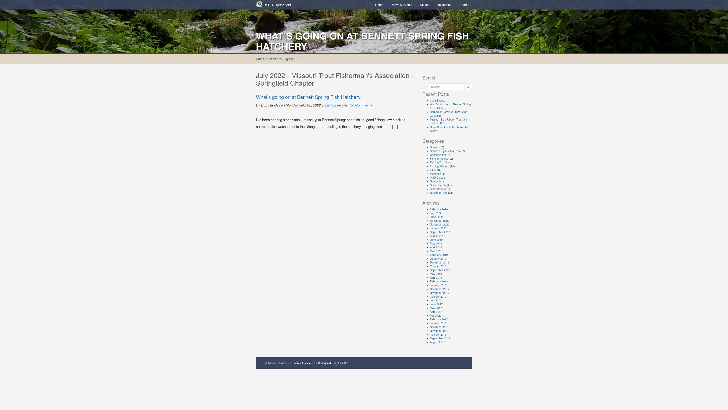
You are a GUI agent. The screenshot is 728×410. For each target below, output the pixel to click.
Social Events (438, 185)
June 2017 (436, 304)
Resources (444, 4)
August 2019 (437, 236)
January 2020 (438, 228)
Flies (433, 170)
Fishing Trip (437, 162)
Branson (435, 147)
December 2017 (439, 289)
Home (379, 4)
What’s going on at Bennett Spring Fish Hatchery (308, 96)
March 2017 (437, 315)
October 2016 (438, 334)
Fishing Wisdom (439, 166)
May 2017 (436, 308)
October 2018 (438, 266)
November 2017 (439, 293)
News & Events (401, 4)
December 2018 (439, 262)
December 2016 (439, 327)
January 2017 (438, 323)
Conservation (438, 155)
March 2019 (437, 251)
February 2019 (439, 255)
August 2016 (437, 342)
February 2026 (439, 209)
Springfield (277, 4)
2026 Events (437, 100)
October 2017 (438, 296)
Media (424, 4)
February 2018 (439, 281)
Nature (434, 181)
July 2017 (436, 300)
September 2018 (440, 270)
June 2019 (436, 239)
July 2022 (436, 213)
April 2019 (436, 247)
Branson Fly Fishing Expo (445, 151)
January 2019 (438, 258)
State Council (438, 189)
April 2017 (436, 312)
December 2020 (439, 220)
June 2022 (436, 217)
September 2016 (440, 338)
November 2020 (439, 224)
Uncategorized (438, 193)
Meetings (435, 174)
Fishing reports (336, 104)
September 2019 (440, 232)
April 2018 (436, 277)
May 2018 (436, 274)
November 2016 (439, 331)
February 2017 (439, 319)
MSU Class (436, 177)
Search (464, 4)
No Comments (361, 104)
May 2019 (436, 243)
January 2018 (438, 285)
